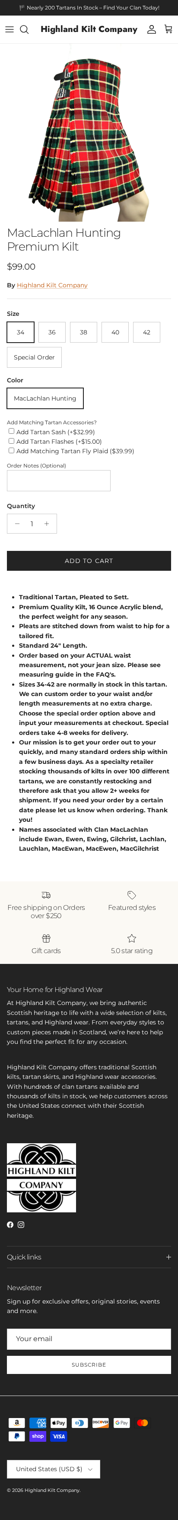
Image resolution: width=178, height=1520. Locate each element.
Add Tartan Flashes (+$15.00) (59, 441)
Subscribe (89, 1364)
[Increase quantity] (49, 523)
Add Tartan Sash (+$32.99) (55, 432)
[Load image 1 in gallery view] (89, 133)
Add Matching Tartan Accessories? (52, 422)
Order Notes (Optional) (36, 465)
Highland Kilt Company (52, 285)
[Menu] (9, 29)
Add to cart (89, 561)
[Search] (28, 29)
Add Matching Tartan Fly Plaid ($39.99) (75, 451)
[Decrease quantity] (14, 523)
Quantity (21, 506)
